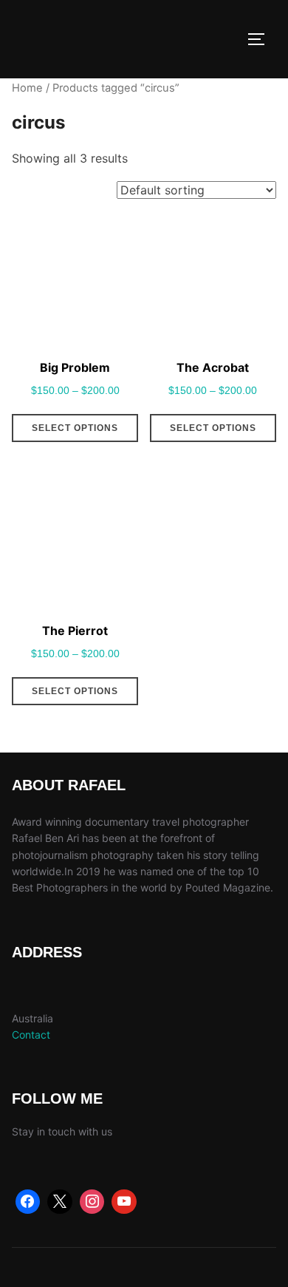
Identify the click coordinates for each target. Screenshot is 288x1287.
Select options (75, 428)
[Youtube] (124, 1202)
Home (27, 88)
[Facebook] (28, 1202)
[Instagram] (92, 1202)
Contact (31, 1034)
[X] (60, 1202)
